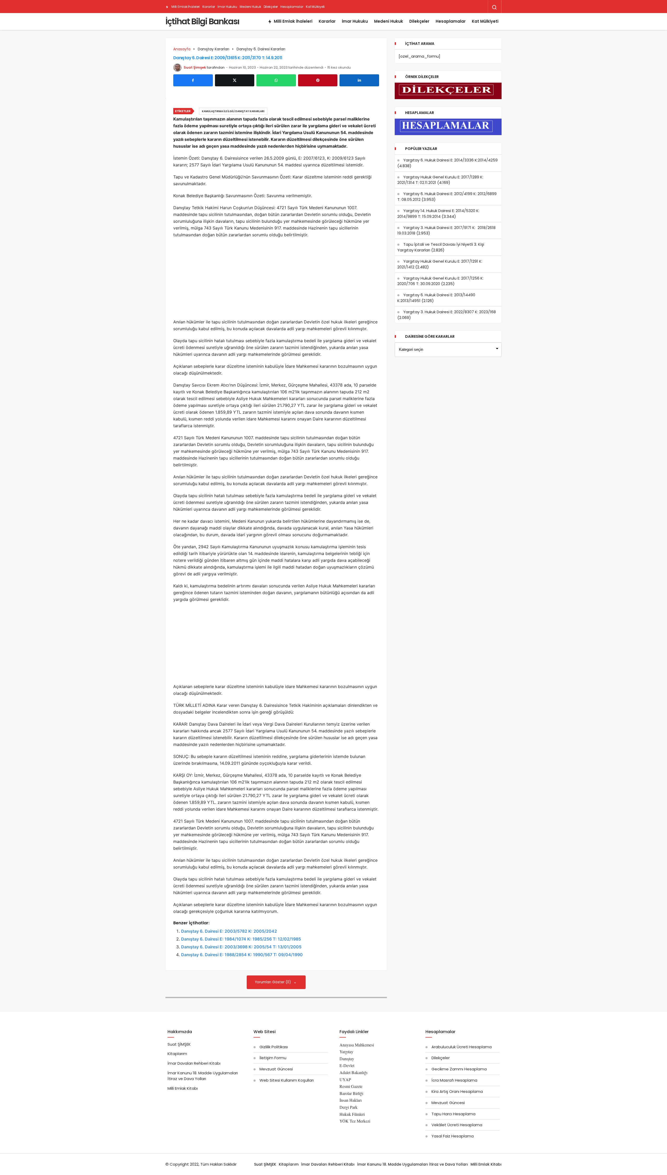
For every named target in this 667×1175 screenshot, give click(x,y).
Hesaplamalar (291, 6)
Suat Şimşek (195, 67)
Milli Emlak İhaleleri (185, 6)
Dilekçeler (271, 6)
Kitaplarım (177, 1053)
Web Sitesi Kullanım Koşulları (287, 1080)
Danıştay (346, 1058)
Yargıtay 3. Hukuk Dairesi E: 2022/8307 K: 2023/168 (449, 312)
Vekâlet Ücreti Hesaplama (456, 1125)
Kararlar (208, 6)
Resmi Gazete (350, 1086)
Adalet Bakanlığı (353, 1072)
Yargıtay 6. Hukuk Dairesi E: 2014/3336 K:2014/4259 (450, 160)
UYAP (345, 1079)
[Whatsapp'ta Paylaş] (276, 80)
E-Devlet (346, 1065)
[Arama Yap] (494, 7)
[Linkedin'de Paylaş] (359, 80)
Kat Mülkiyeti (315, 6)
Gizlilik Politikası (274, 1047)
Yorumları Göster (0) (273, 982)
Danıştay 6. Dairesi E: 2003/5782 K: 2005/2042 (229, 931)
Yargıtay (346, 1051)
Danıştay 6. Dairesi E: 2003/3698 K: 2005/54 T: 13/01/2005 (241, 946)
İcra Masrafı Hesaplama (454, 1080)
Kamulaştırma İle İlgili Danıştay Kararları (233, 111)
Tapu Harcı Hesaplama (453, 1114)
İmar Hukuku (227, 6)
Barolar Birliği (351, 1093)
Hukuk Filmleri (352, 1114)
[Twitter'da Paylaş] (235, 80)
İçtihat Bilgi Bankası (202, 21)
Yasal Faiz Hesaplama (452, 1136)
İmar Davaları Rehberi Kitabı (194, 1063)
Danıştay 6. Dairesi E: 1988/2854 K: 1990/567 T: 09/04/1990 (242, 954)
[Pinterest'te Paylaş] (318, 80)
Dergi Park (348, 1107)
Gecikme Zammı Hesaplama (459, 1069)
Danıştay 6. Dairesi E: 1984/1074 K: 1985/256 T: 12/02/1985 (241, 939)
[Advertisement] (276, 279)
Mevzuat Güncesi (276, 1069)
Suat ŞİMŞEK (179, 1044)
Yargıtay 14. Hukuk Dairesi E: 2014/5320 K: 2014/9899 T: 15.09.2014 (438, 213)
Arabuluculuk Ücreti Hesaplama (461, 1047)
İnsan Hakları (350, 1100)
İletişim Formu (273, 1057)
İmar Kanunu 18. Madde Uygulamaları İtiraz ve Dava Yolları (203, 1075)
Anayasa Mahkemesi (356, 1044)
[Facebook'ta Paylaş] (193, 80)
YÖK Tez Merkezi (354, 1121)
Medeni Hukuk (250, 6)
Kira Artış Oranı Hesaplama (457, 1091)
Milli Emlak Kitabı (183, 1088)
